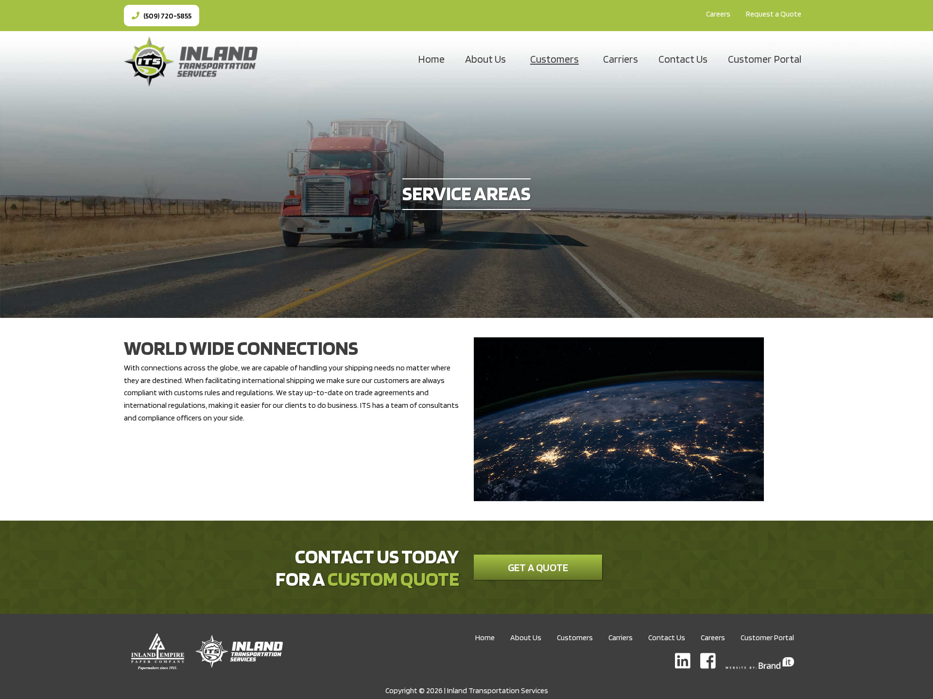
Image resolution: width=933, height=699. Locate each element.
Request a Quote (773, 13)
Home (431, 58)
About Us (485, 58)
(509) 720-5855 (166, 15)
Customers (554, 58)
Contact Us (683, 58)
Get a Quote (538, 567)
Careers (718, 13)
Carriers (620, 58)
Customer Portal (764, 58)
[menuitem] (718, 14)
